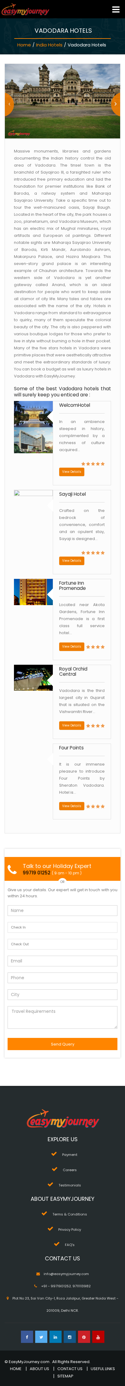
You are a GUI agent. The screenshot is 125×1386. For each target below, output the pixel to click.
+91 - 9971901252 (56, 1286)
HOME (16, 1369)
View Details (71, 472)
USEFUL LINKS (103, 1369)
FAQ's (70, 1244)
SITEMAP (65, 1376)
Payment (69, 1154)
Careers (70, 1169)
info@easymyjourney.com (66, 1273)
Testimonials (70, 1185)
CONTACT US (70, 1369)
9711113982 (82, 1286)
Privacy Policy (69, 1229)
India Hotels (49, 45)
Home (24, 45)
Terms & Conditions (69, 1214)
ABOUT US (39, 1369)
